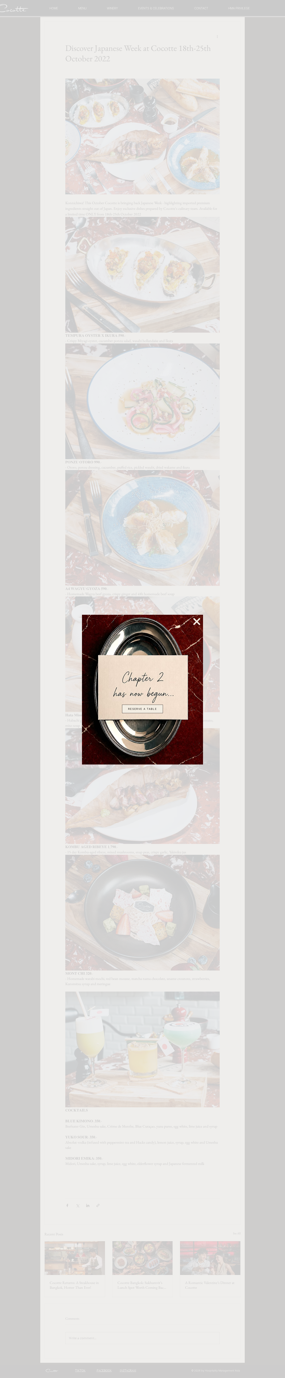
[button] (197, 621)
